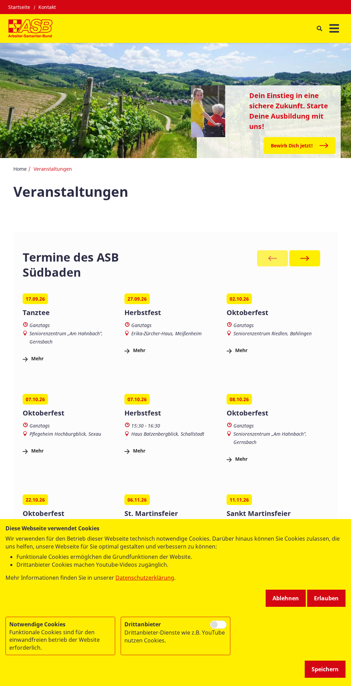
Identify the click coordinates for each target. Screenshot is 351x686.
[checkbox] (218, 625)
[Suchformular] (319, 29)
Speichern (325, 669)
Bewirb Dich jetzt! (292, 145)
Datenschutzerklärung (145, 577)
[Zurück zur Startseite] (30, 28)
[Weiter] (304, 258)
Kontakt (47, 7)
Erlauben (326, 598)
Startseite (19, 7)
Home (20, 169)
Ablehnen (286, 598)
